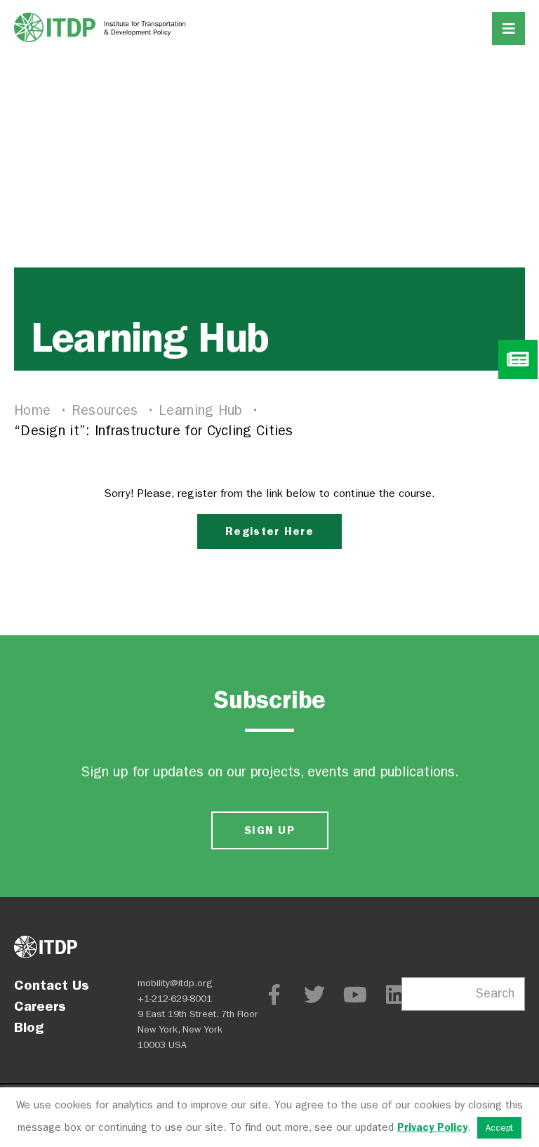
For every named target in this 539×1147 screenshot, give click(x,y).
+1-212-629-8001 (175, 999)
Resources (107, 410)
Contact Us (51, 984)
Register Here (269, 531)
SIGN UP (269, 830)
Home (34, 410)
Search (495, 993)
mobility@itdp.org (175, 983)
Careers (40, 1005)
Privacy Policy (432, 1127)
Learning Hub (203, 410)
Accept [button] (499, 1127)
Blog (29, 1027)
